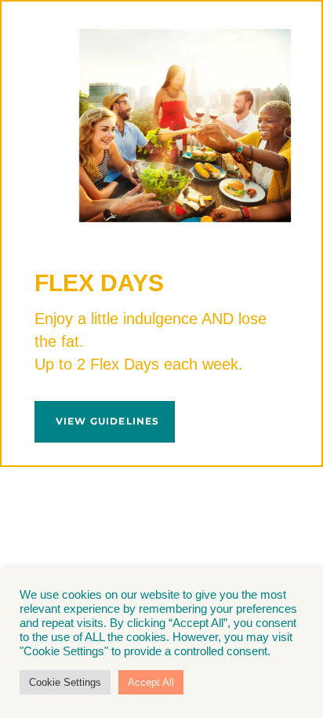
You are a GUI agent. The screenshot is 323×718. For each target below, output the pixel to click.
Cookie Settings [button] (65, 682)
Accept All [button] (151, 682)
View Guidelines (108, 421)
